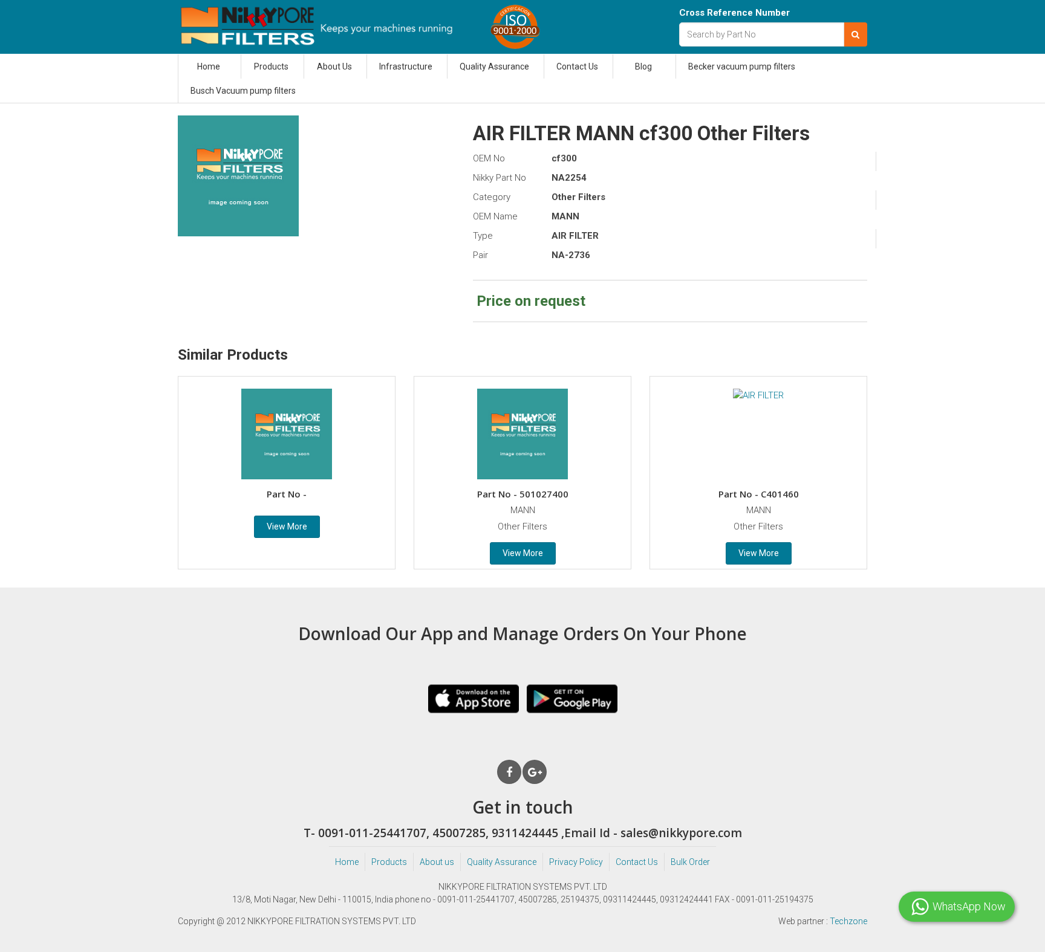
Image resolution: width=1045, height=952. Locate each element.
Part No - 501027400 (522, 494)
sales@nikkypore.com (681, 833)
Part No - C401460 (758, 494)
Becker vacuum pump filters (741, 66)
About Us (334, 66)
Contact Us (577, 66)
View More (287, 526)
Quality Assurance (494, 66)
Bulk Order (690, 862)
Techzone (848, 921)
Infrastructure (405, 66)
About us (437, 862)
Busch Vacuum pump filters (243, 91)
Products (271, 66)
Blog (643, 66)
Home (208, 66)
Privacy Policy (576, 862)
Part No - (287, 494)
